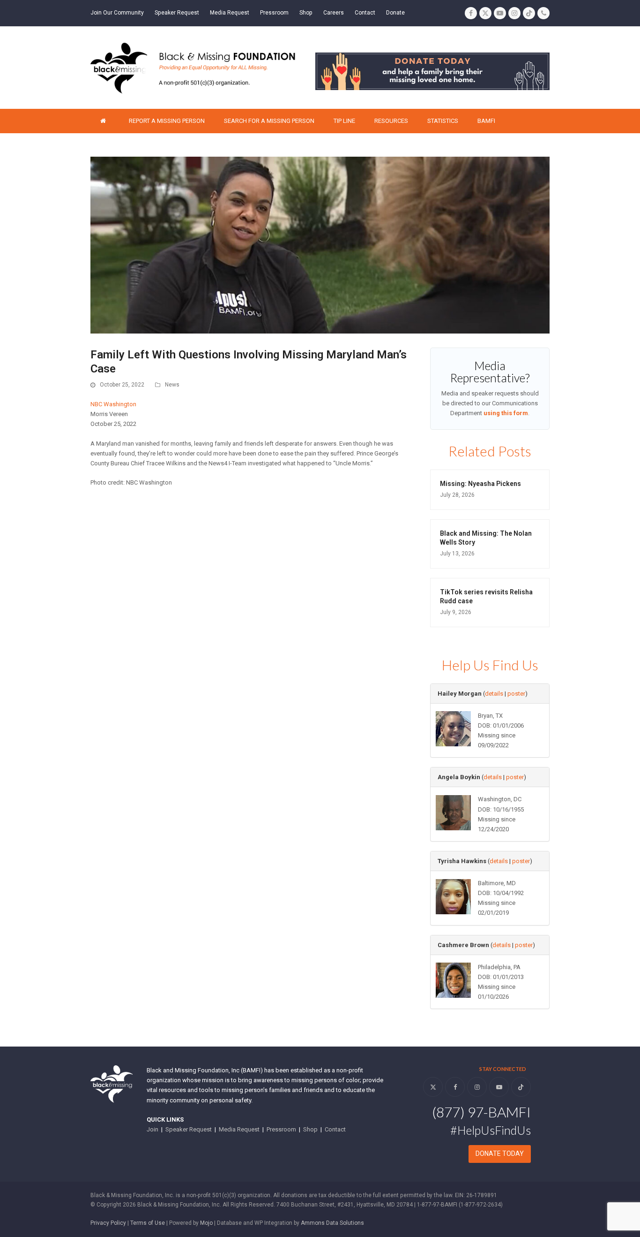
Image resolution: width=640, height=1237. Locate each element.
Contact (335, 1129)
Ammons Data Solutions (332, 1223)
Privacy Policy (108, 1223)
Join (152, 1129)
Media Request (239, 1129)
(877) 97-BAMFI (481, 1111)
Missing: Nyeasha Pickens (480, 483)
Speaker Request (188, 1129)
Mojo (206, 1223)
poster (516, 693)
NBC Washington (113, 404)
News (172, 384)
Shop (310, 1129)
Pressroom (281, 1129)
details (494, 693)
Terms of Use (147, 1223)
